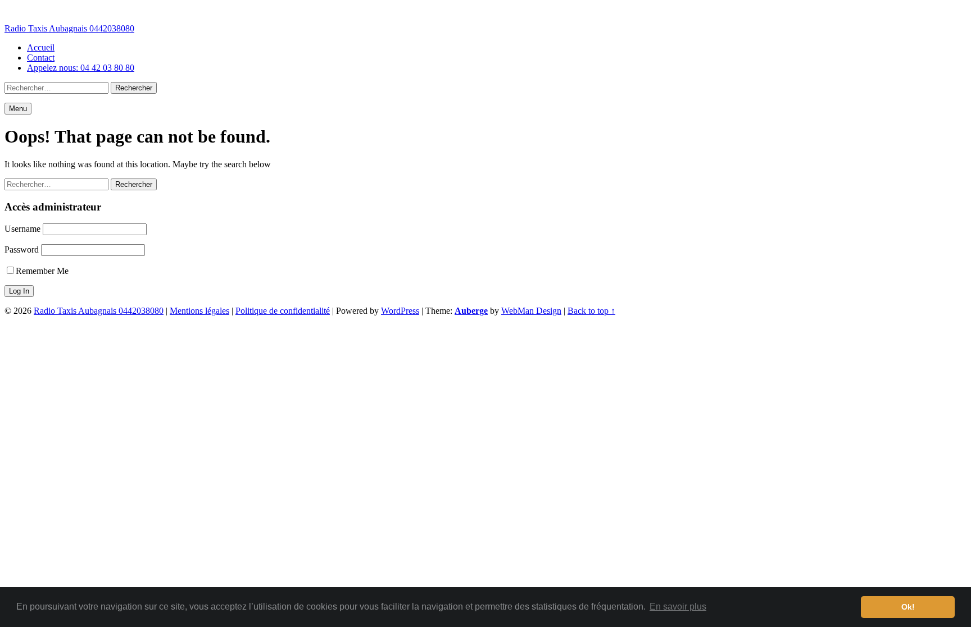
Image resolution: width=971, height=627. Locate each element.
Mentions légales (199, 310)
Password (21, 249)
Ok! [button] (908, 606)
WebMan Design (531, 310)
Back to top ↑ (591, 310)
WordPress (400, 310)
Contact (41, 57)
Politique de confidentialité (282, 310)
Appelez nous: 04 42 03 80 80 (80, 67)
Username (22, 229)
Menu (18, 108)
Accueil (41, 47)
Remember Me (42, 271)
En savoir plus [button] (678, 606)
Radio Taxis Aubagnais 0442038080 (69, 28)
